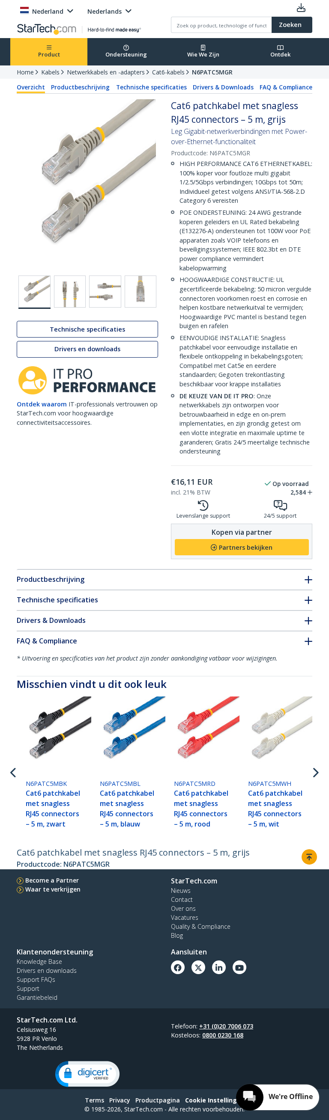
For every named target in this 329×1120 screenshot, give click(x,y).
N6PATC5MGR (212, 72)
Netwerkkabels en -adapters (106, 72)
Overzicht (31, 87)
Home (25, 72)
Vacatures (184, 917)
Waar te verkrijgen (53, 889)
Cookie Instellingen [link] (215, 1100)
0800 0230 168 (222, 1035)
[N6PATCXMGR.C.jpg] (141, 292)
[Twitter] (198, 967)
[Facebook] (178, 967)
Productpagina (157, 1100)
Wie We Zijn (203, 54)
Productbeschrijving (80, 87)
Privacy (119, 1100)
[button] (87, 1074)
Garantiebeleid (37, 997)
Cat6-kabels (168, 72)
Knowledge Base (39, 961)
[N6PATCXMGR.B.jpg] (105, 292)
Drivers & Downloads (223, 87)
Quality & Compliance (200, 926)
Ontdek (280, 54)
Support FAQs (36, 979)
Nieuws (181, 890)
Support (28, 988)
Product (49, 54)
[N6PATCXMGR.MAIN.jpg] (34, 292)
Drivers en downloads (87, 349)
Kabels (50, 72)
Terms (94, 1100)
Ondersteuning (126, 54)
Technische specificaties (151, 87)
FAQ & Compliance (286, 87)
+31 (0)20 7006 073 (226, 1026)
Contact (182, 899)
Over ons (183, 908)
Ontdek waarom (42, 404)
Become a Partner (52, 880)
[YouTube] (239, 967)
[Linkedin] (219, 967)
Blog (177, 935)
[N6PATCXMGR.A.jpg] (70, 292)
